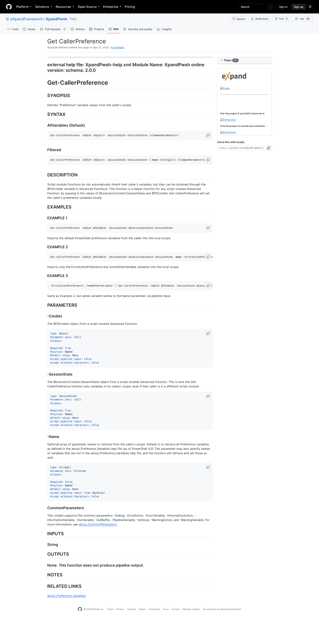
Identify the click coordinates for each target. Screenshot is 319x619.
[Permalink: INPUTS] (44, 533)
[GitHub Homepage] (80, 609)
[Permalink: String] (44, 544)
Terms (110, 609)
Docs (166, 609)
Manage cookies (191, 609)
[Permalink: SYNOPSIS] (44, 95)
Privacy (120, 609)
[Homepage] (9, 7)
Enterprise (110, 6)
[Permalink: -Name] (44, 436)
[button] (208, 135)
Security (131, 609)
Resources (63, 6)
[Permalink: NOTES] (44, 574)
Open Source (87, 6)
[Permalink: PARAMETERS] (44, 305)
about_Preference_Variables (66, 596)
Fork (283, 18)
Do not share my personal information (222, 609)
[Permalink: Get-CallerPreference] (44, 82)
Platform (22, 6)
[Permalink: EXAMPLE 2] (44, 247)
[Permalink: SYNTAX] (44, 114)
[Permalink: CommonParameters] (44, 508)
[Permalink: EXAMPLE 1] (44, 218)
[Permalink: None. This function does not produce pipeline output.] (44, 565)
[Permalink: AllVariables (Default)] (44, 125)
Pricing (130, 6)
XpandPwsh (56, 19)
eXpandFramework (26, 19)
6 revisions (117, 47)
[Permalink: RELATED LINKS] (44, 586)
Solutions (42, 6)
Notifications (261, 18)
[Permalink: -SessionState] (44, 374)
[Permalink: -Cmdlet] (44, 316)
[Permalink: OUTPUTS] (44, 554)
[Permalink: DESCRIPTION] (44, 174)
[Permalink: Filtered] (44, 149)
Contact (175, 609)
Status (142, 609)
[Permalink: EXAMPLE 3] (44, 275)
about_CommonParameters (98, 524)
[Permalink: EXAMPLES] (44, 206)
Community (154, 609)
